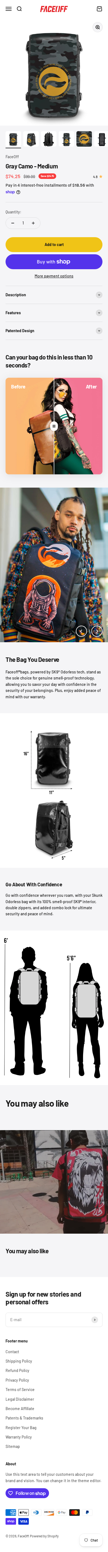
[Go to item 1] (13, 139)
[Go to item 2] (31, 139)
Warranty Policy (19, 1437)
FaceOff (12, 156)
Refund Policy (17, 1370)
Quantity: (13, 212)
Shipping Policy (19, 1361)
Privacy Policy (17, 1380)
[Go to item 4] (66, 139)
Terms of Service (20, 1389)
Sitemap (13, 1446)
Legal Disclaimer (20, 1399)
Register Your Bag (21, 1427)
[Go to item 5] (84, 139)
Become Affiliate (20, 1408)
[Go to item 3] (48, 139)
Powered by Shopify (44, 1536)
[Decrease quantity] (13, 223)
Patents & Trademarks (24, 1418)
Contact (12, 1351)
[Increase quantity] (33, 223)
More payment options (54, 276)
